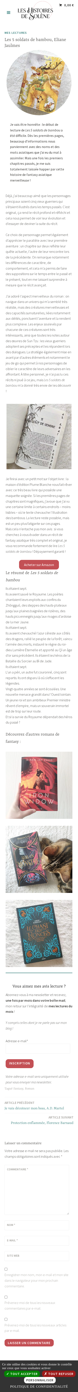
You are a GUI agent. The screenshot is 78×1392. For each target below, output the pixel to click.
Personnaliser (40, 1380)
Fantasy (18, 1088)
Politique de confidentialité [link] (39, 1386)
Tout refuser (60, 1374)
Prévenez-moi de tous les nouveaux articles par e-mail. (35, 1328)
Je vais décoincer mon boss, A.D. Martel (34, 1105)
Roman (29, 1088)
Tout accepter (23, 1374)
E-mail (12, 1240)
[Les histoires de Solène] (39, 21)
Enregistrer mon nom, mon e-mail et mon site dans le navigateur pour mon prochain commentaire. (36, 1280)
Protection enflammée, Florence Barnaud (42, 1120)
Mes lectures (16, 33)
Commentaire (17, 1169)
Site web (13, 1256)
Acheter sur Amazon (39, 565)
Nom (11, 1225)
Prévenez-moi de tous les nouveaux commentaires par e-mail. (30, 1305)
